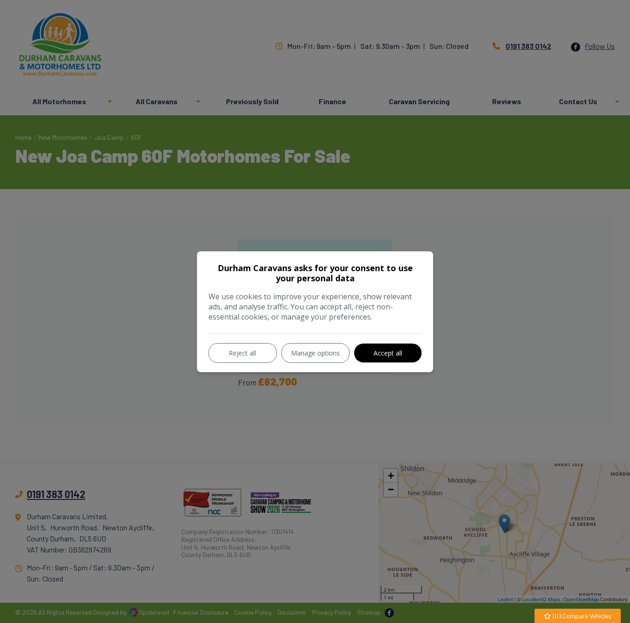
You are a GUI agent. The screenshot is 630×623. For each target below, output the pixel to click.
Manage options (315, 353)
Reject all (242, 353)
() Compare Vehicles (582, 616)
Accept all (388, 353)
